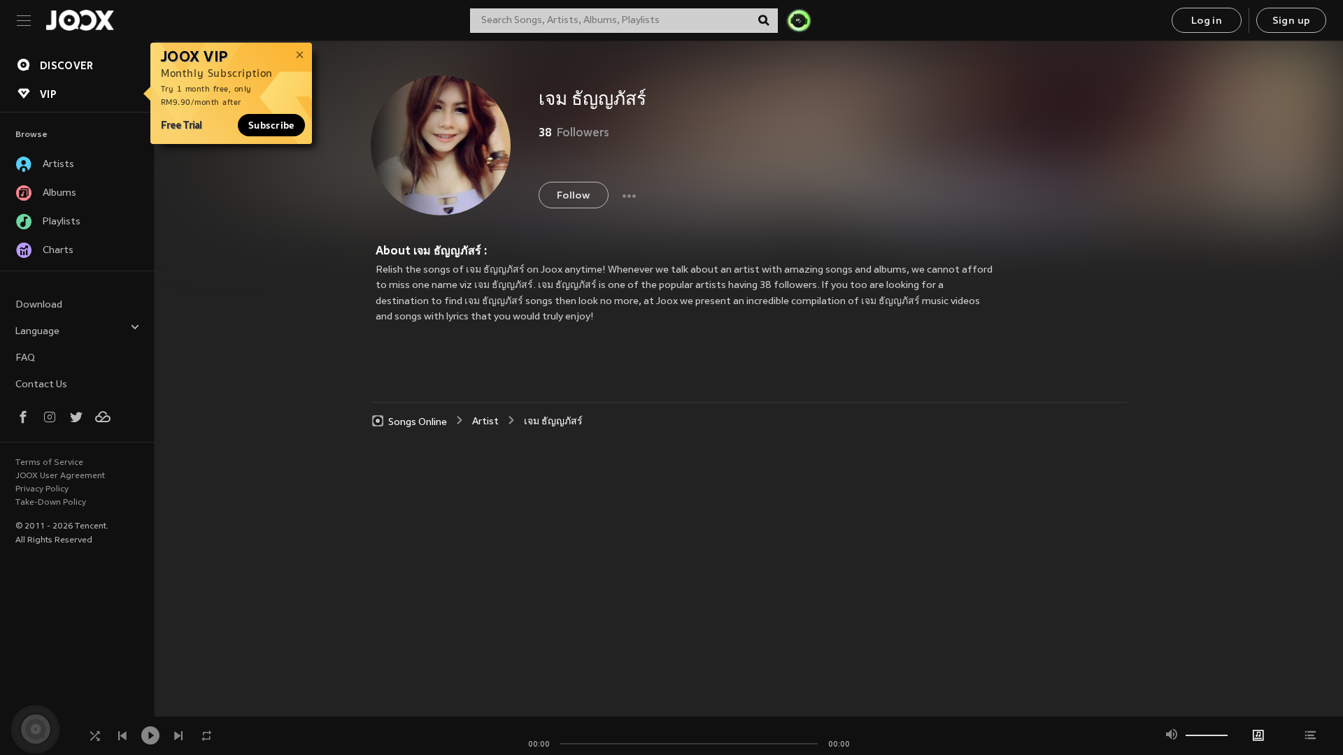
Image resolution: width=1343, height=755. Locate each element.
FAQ (25, 358)
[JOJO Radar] (799, 20)
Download (38, 305)
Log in (1206, 21)
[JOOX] (80, 20)
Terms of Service (49, 463)
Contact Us (41, 385)
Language (37, 331)
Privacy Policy (42, 489)
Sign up (1291, 21)
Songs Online (417, 422)
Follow (573, 196)
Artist (485, 422)
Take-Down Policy (50, 503)
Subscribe (271, 125)
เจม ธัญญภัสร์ (553, 422)
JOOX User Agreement (60, 476)
